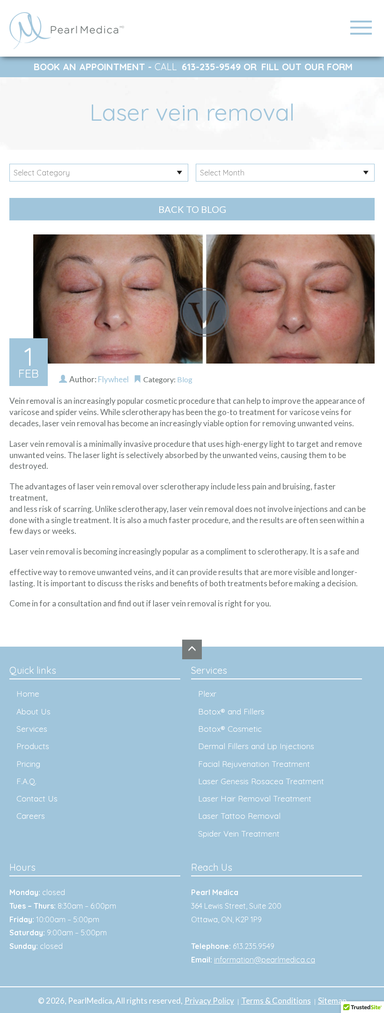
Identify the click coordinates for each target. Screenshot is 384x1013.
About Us (33, 711)
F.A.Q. (26, 781)
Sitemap (332, 1001)
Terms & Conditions (276, 1001)
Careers (30, 816)
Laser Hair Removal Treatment (254, 798)
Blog (184, 379)
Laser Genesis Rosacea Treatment (261, 781)
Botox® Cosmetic (230, 729)
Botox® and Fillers (231, 711)
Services (31, 729)
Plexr (207, 694)
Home (27, 694)
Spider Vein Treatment (239, 833)
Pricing (28, 764)
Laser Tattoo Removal (239, 816)
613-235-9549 (211, 67)
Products (32, 746)
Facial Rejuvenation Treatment (254, 764)
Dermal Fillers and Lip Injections (256, 746)
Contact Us (37, 798)
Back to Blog (192, 209)
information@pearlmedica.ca (264, 959)
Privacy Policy (209, 1001)
